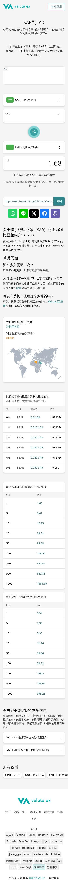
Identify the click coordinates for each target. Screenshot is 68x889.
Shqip (38, 860)
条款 (34, 819)
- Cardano (34, 775)
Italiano (41, 848)
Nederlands (40, 854)
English (11, 841)
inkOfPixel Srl (37, 878)
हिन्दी (46, 841)
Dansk (31, 835)
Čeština (20, 835)
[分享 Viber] (55, 213)
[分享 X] (34, 213)
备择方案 (49, 812)
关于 (24, 812)
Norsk (27, 854)
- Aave (12, 775)
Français (36, 841)
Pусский (27, 860)
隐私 (16, 812)
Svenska (50, 860)
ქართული (14, 854)
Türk (13, 867)
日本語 (53, 848)
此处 (19, 288)
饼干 (8, 812)
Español (24, 841)
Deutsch (43, 835)
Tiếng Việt (25, 867)
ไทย (59, 860)
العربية (9, 835)
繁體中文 (52, 867)
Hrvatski (57, 841)
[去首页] (16, 6)
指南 (60, 812)
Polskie (55, 854)
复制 (59, 201)
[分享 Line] (23, 213)
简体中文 (39, 867)
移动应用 (56, 6)
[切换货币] (34, 132)
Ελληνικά (57, 835)
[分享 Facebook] (44, 213)
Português (12, 860)
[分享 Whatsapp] (12, 213)
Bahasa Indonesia (22, 848)
